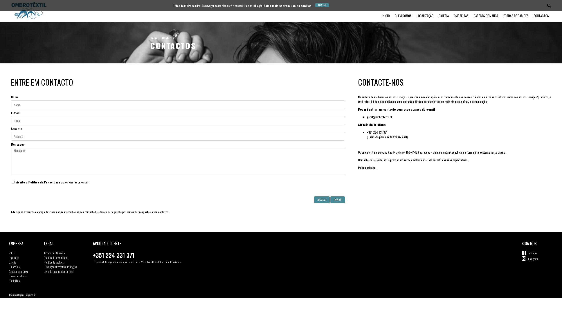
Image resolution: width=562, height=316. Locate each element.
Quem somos (403, 15)
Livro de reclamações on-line (58, 271)
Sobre (11, 253)
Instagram (533, 258)
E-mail (15, 112)
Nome (14, 97)
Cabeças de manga (486, 15)
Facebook (532, 253)
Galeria (443, 15)
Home (153, 38)
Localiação (14, 257)
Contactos (541, 15)
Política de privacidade (55, 257)
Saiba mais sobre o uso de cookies (287, 5)
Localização (425, 15)
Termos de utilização (54, 253)
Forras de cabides (515, 15)
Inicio (386, 15)
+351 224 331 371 (113, 255)
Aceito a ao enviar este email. (52, 182)
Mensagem (18, 144)
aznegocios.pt (29, 295)
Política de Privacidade (44, 182)
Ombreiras (461, 15)
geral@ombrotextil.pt (379, 117)
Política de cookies (53, 262)
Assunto (16, 128)
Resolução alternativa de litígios (60, 266)
